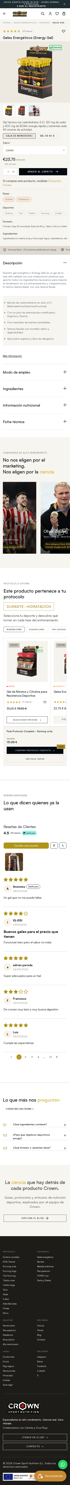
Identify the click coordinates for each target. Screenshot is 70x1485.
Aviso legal (8, 1384)
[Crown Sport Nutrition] (19, 14)
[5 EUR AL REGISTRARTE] (64, 4)
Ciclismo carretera (11, 1257)
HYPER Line (42, 1275)
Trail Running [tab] (59, 629)
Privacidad (8, 1375)
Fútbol (6, 1299)
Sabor (6, 142)
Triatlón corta (9, 1280)
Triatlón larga (9, 1285)
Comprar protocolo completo (34, 750)
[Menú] (4, 13)
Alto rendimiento (10, 1344)
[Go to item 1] (14, 862)
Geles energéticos (25, 23)
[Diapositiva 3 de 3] (34, 110)
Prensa (40, 1330)
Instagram (41, 1356)
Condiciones (8, 1356)
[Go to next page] (58, 1057)
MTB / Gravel (9, 1261)
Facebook (41, 1366)
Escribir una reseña (26, 845)
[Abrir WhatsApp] (62, 1464)
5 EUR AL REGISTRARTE (31, 6)
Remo (5, 1313)
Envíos (6, 1361)
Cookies (6, 1380)
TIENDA (7, 23)
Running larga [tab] (36, 629)
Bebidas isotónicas (45, 1266)
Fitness (6, 1308)
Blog (39, 1335)
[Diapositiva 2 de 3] (21, 110)
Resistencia (8, 1335)
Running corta (9, 1266)
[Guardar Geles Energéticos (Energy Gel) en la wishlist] (63, 31)
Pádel (5, 1294)
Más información (12, 355)
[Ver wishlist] (57, 13)
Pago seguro (8, 1366)
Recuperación (43, 1271)
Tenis (5, 1289)
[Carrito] (64, 13)
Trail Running (9, 1275)
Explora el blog (33, 1218)
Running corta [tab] (14, 629)
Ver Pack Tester (35, 759)
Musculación (9, 1339)
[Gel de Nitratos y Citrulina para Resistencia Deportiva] (27, 661)
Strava (40, 1361)
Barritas (40, 1261)
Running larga (9, 1271)
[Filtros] (54, 846)
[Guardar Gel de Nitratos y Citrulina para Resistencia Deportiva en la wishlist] (45, 702)
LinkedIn (41, 1370)
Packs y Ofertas (44, 1280)
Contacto (41, 1339)
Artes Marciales (10, 1303)
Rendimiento (9, 1325)
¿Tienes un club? (35, 1437)
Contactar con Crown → (20, 1109)
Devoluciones (9, 1370)
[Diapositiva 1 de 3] (8, 110)
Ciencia (40, 1325)
